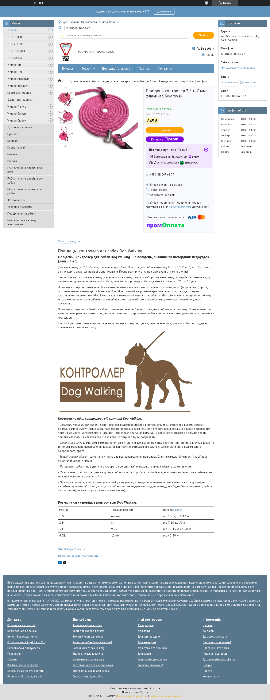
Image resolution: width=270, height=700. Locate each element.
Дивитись (164, 11)
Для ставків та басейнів (152, 648)
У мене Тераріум (18, 86)
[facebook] (60, 563)
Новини (12, 154)
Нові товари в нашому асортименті (21, 222)
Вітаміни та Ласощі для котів (24, 676)
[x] (64, 563)
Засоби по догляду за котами (25, 671)
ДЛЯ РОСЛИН (16, 51)
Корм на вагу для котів (21, 625)
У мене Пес (14, 72)
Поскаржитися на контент (132, 695)
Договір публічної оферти (219, 659)
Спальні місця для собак (88, 676)
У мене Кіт (14, 65)
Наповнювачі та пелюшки (88, 659)
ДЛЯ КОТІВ (14, 37)
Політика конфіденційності (166, 695)
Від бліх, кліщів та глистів (22, 665)
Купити (165, 130)
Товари (12, 30)
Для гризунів (146, 625)
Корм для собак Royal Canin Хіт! (92, 642)
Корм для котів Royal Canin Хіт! (26, 642)
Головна (67, 68)
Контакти (12, 141)
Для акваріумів (147, 642)
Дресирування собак (83, 81)
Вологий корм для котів (22, 636)
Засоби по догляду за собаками (93, 665)
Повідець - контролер (114, 81)
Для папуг (144, 631)
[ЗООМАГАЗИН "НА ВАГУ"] (66, 52)
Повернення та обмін (21, 213)
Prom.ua (155, 688)
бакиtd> (178, 510)
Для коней (144, 653)
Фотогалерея (16, 200)
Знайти (203, 35)
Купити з (157, 139)
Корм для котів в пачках (22, 631)
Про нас (12, 134)
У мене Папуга (16, 106)
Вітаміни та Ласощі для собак (91, 671)
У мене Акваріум (18, 79)
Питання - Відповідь (215, 653)
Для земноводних (149, 636)
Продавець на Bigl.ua (135, 692)
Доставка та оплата (19, 127)
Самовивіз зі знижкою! (217, 642)
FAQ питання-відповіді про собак (24, 180)
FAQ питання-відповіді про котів (24, 170)
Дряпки (12, 659)
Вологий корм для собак (88, 636)
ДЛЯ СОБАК (15, 44)
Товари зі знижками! (20, 207)
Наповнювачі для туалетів (23, 648)
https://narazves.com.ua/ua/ (238, 68)
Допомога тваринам (20, 99)
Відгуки (12, 161)
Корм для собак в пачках (88, 631)
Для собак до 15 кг (143, 81)
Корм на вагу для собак (87, 625)
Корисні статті (16, 147)
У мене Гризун (16, 113)
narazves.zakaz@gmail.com (238, 82)
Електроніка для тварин (152, 659)
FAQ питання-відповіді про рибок (24, 191)
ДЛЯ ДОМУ (14, 58)
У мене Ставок (16, 120)
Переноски (14, 653)
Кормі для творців (19, 93)
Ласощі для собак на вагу (88, 648)
